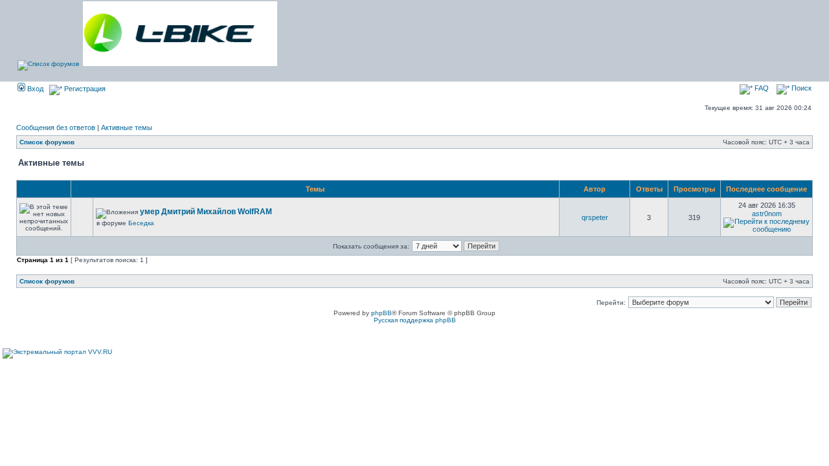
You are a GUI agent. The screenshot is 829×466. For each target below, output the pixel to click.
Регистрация (84, 89)
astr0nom (767, 213)
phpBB (381, 312)
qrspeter (595, 217)
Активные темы (126, 127)
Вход (34, 89)
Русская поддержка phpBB (415, 320)
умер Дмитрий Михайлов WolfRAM (206, 211)
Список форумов (46, 142)
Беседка (141, 223)
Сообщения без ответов (55, 127)
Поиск (800, 88)
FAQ (761, 88)
